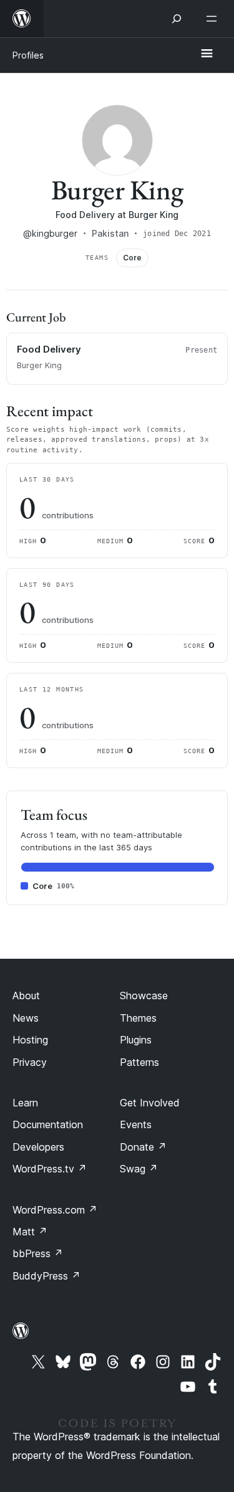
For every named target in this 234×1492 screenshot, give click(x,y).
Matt (29, 1231)
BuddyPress (46, 1276)
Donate (143, 1147)
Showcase (144, 995)
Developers (38, 1147)
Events (136, 1124)
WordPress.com (54, 1210)
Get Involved (150, 1102)
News (25, 1018)
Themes (138, 1018)
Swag (139, 1168)
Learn (25, 1102)
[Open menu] (214, 18)
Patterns (139, 1062)
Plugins (136, 1039)
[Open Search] (176, 18)
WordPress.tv (49, 1168)
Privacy (29, 1062)
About (26, 995)
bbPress (37, 1253)
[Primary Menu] (206, 54)
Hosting (30, 1039)
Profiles (28, 55)
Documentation (47, 1124)
